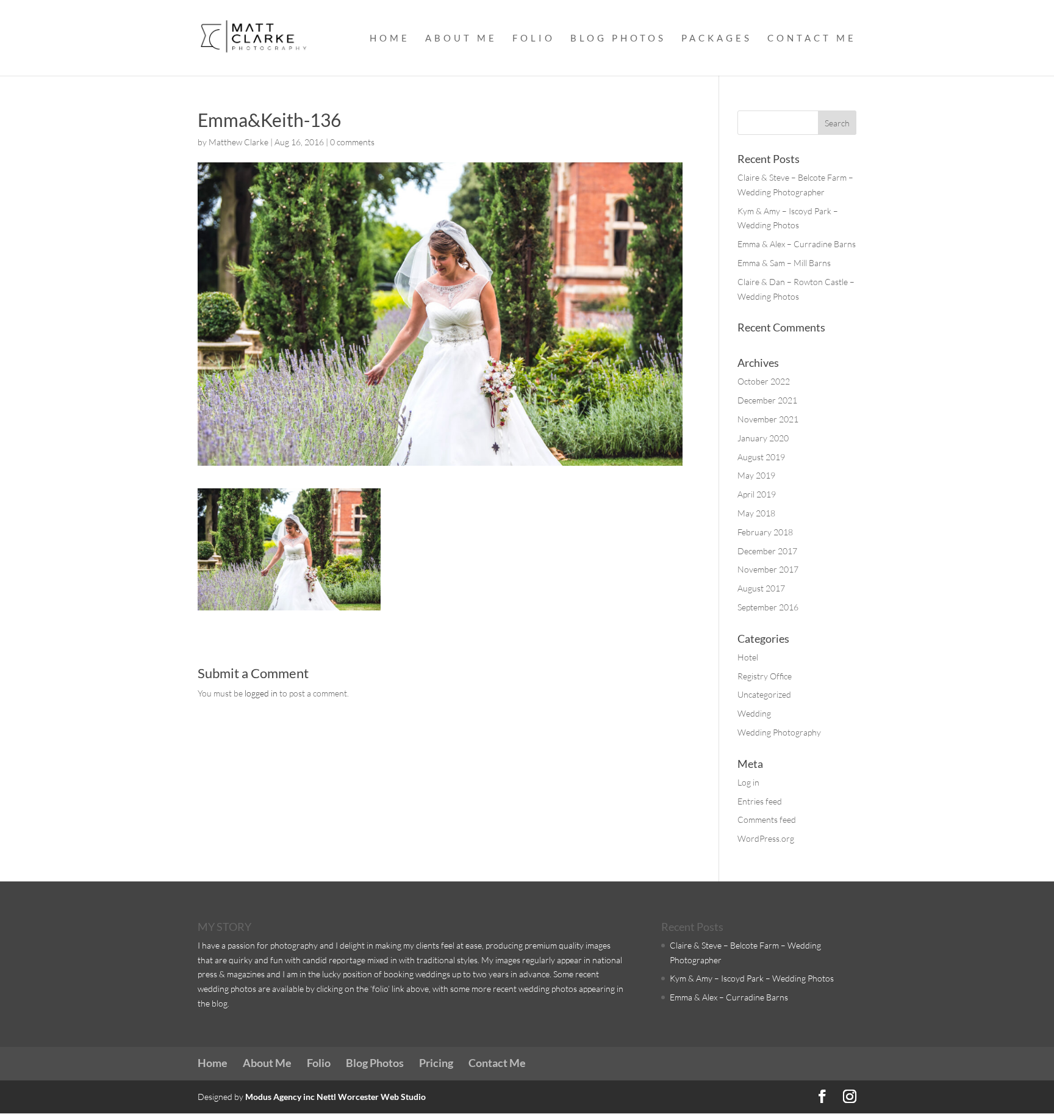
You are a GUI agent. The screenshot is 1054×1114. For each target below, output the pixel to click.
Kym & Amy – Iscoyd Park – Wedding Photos (752, 978)
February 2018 (765, 532)
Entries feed (759, 801)
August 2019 (761, 457)
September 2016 (767, 607)
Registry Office (764, 676)
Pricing (436, 1062)
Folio (533, 38)
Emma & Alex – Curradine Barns (796, 244)
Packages (716, 38)
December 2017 (767, 551)
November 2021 (767, 419)
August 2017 (761, 588)
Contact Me (811, 38)
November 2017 (767, 569)
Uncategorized (764, 694)
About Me (461, 38)
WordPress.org (765, 838)
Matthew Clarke (238, 142)
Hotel (747, 657)
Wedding (754, 713)
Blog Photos (618, 38)
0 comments (352, 142)
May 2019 (756, 475)
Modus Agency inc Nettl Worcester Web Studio (335, 1096)
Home (390, 38)
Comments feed (766, 819)
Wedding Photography (779, 732)
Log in (748, 782)
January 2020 (763, 438)
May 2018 (756, 513)
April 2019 (756, 494)
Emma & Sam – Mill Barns (784, 263)
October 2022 (763, 381)
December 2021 (767, 400)
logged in (261, 693)
